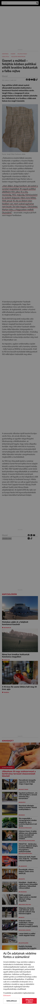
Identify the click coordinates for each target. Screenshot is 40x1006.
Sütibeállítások (11, 1001)
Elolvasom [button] (7, 995)
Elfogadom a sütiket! (29, 1001)
